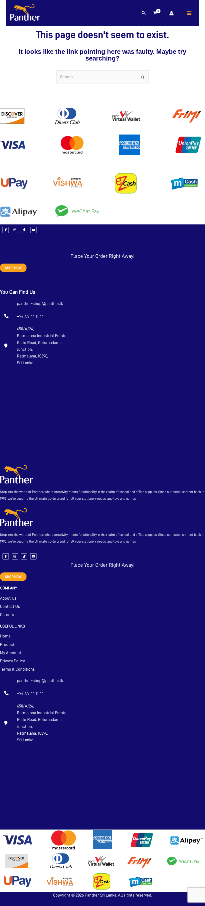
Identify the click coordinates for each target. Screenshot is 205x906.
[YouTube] (33, 230)
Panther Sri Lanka (100, 895)
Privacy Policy (12, 661)
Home (5, 636)
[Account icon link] (171, 13)
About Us (8, 598)
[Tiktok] (24, 230)
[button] (144, 13)
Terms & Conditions (17, 669)
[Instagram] (15, 230)
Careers (7, 615)
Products (8, 644)
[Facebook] (5, 230)
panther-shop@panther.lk (40, 303)
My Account (10, 653)
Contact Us (10, 606)
